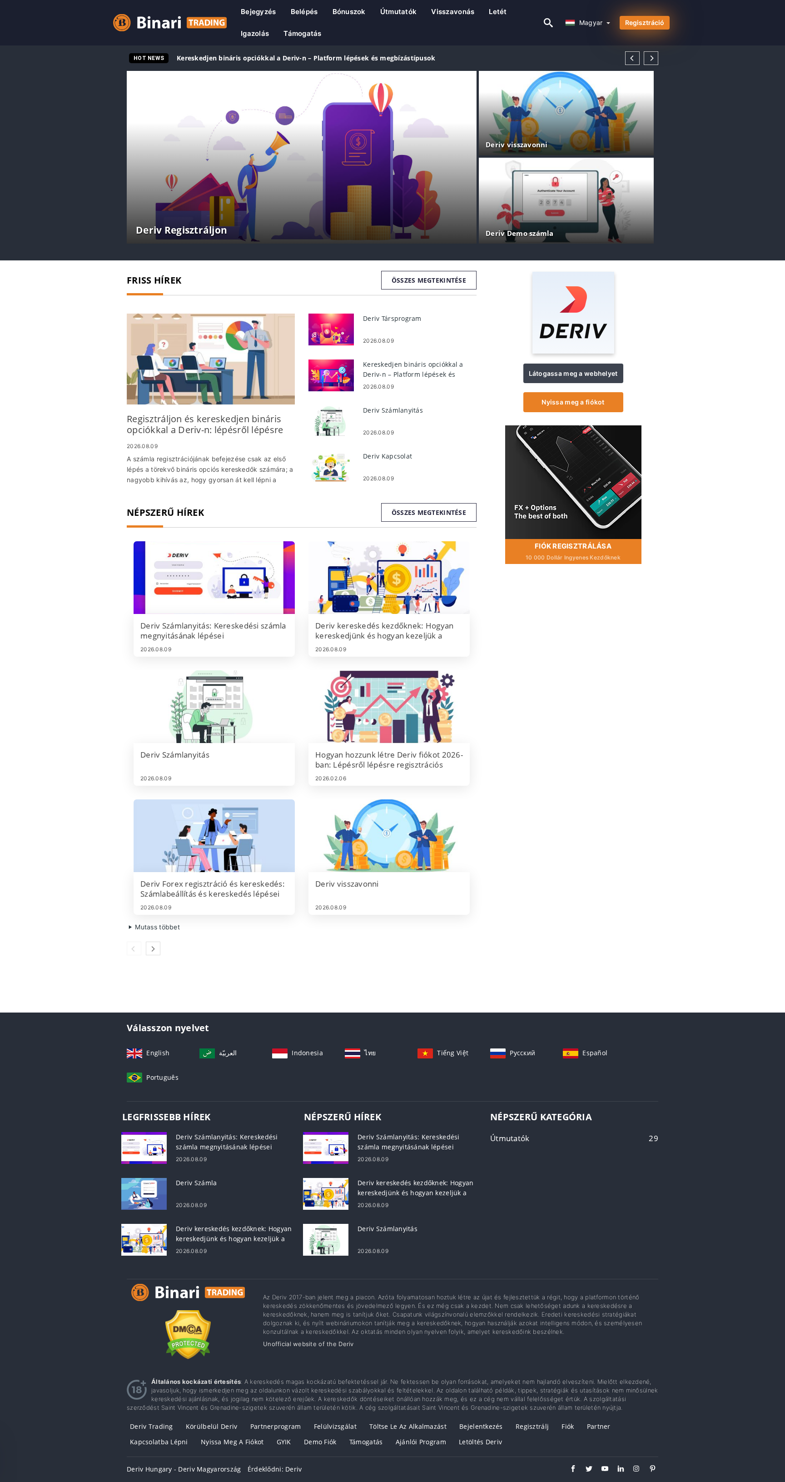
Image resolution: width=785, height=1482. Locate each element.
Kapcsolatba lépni (159, 1441)
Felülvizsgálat (335, 1426)
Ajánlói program (421, 1441)
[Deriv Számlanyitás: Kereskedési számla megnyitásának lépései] (214, 577)
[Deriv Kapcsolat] (331, 466)
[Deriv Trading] (188, 1301)
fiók (567, 1426)
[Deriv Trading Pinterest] (648, 1470)
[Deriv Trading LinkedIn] (616, 1470)
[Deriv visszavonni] (389, 835)
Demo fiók (320, 1441)
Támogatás (302, 33)
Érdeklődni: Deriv (275, 1469)
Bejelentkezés (481, 1426)
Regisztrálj (532, 1426)
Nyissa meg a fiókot (573, 402)
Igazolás (255, 33)
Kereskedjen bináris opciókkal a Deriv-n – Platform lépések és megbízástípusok (306, 58)
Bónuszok (349, 11)
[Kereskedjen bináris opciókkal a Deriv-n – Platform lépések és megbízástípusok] (331, 375)
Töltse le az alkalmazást (408, 1426)
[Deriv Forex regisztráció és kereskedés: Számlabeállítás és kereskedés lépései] (214, 835)
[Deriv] (573, 351)
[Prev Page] (632, 58)
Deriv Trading (151, 1426)
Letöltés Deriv (480, 1441)
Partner (599, 1426)
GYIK (284, 1441)
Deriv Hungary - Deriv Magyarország (184, 1469)
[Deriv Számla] (144, 1193)
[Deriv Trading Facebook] (568, 1470)
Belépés (304, 11)
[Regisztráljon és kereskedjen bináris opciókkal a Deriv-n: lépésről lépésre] (211, 359)
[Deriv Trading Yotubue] (600, 1470)
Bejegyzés (258, 11)
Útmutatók (398, 11)
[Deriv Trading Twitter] (584, 1470)
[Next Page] (651, 58)
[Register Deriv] (573, 481)
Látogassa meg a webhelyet (573, 373)
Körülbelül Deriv (211, 1426)
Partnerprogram (275, 1426)
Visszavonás (452, 11)
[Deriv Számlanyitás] (331, 420)
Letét (498, 11)
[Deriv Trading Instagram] (632, 1470)
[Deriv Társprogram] (331, 329)
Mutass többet (156, 927)
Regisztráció (644, 22)
